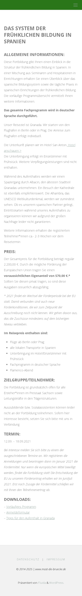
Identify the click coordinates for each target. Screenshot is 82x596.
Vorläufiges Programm (21, 507)
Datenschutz (28, 559)
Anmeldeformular (18, 512)
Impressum (56, 559)
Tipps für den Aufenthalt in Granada (30, 518)
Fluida (41, 583)
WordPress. (56, 583)
